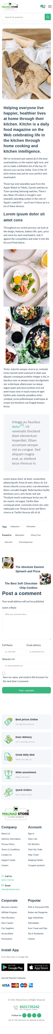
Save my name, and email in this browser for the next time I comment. (25, 679)
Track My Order (35, 850)
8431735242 (7, 880)
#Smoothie (30, 527)
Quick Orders (24, 790)
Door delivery (24, 737)
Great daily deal (25, 754)
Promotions (6, 939)
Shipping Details (35, 860)
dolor (16, 426)
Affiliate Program (9, 912)
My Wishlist (33, 844)
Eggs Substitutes (35, 918)
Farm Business (8, 918)
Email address (34, 645)
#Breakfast (19, 535)
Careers (4, 865)
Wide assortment (26, 772)
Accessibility (7, 934)
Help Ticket (33, 855)
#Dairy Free (36, 535)
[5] (22, 425)
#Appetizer (15, 527)
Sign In (31, 834)
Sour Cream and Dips (37, 928)
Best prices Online (27, 719)
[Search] (48, 17)
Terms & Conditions (10, 850)
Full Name (7, 645)
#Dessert (8, 542)
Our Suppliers (7, 928)
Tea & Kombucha (35, 934)
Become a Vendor (9, 907)
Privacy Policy (8, 844)
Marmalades (33, 923)
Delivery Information (11, 839)
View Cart (32, 839)
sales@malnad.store (10, 889)
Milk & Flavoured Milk (38, 907)
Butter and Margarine (37, 912)
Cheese (31, 939)
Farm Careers (7, 923)
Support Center (8, 860)
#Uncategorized (25, 542)
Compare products (36, 865)
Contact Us (6, 855)
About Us (5, 834)
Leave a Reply (9, 608)
